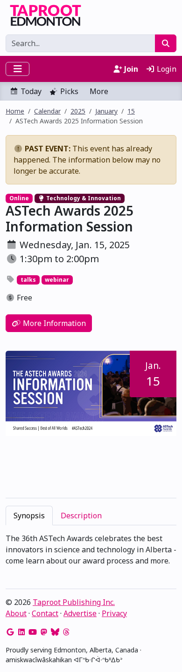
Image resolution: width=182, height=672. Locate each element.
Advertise (80, 613)
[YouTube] (32, 632)
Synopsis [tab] (29, 515)
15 (131, 111)
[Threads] (66, 632)
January (106, 111)
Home (15, 111)
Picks (69, 91)
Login (165, 69)
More (99, 91)
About (16, 613)
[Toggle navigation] (17, 69)
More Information (53, 323)
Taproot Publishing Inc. (74, 602)
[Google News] (10, 632)
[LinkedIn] (21, 632)
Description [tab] (81, 515)
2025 (77, 111)
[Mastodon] (44, 632)
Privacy (114, 613)
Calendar (47, 111)
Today (31, 91)
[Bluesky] (55, 632)
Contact (45, 613)
